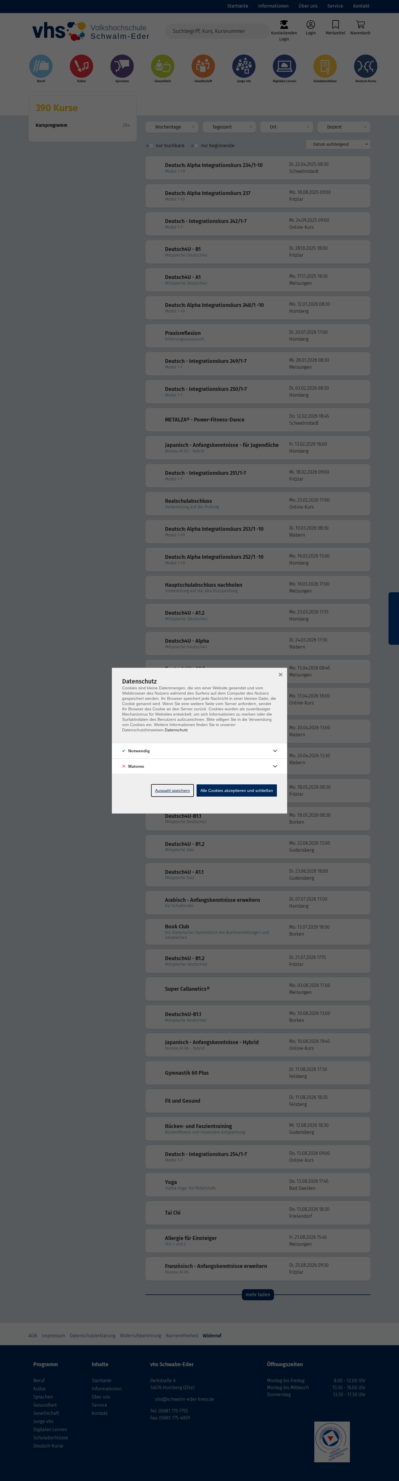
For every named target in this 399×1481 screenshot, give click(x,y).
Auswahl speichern (172, 790)
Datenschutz (176, 730)
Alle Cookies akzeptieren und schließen (236, 790)
